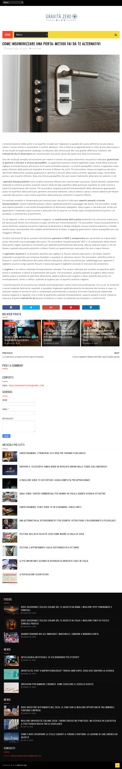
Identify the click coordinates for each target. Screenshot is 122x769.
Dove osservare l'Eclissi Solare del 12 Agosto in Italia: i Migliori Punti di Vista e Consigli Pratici (65, 622)
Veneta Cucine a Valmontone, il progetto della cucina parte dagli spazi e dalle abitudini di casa (99, 335)
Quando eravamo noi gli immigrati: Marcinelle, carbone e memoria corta (60, 633)
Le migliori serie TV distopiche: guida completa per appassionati (54, 480)
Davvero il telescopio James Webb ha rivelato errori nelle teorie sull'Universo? (63, 466)
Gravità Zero (22, 765)
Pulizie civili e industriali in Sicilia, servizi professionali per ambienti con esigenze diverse (60, 335)
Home (7, 34)
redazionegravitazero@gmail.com (26, 385)
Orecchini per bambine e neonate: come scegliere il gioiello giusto (57, 684)
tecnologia (36, 48)
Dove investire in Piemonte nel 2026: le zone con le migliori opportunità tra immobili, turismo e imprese (68, 708)
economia (88, 323)
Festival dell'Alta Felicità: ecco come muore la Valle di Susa (51, 533)
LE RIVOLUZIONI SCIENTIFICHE (34, 574)
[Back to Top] (117, 765)
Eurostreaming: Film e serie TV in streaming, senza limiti (50, 507)
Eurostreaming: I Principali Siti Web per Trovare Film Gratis (52, 453)
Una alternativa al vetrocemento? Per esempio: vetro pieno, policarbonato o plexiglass (67, 520)
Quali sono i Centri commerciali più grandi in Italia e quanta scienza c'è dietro (62, 493)
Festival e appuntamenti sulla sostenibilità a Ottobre (49, 547)
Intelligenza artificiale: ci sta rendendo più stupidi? (21, 338)
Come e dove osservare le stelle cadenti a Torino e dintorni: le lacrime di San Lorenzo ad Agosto (69, 735)
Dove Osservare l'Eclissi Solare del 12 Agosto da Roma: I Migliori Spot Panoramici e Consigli (66, 608)
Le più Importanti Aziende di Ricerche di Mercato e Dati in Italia (53, 560)
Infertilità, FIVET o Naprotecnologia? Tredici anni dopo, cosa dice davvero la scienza (67, 670)
